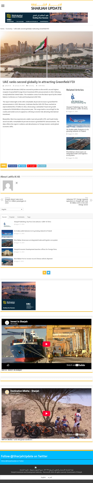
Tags (28, 217)
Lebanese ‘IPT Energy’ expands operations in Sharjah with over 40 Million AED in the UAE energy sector (77, 201)
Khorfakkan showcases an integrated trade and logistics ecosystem (76, 153)
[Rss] (44, 272)
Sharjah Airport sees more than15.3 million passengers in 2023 (15, 200)
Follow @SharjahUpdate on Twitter (24, 456)
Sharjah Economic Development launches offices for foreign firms (35, 249)
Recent (4, 217)
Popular (12, 217)
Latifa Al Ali (8, 85)
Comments (20, 217)
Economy (9, 29)
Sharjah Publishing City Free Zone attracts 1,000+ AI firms (77, 108)
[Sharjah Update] (46, 6)
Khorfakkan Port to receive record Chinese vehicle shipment (33, 259)
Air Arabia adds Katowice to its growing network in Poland (77, 130)
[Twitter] (48, 272)
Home (2, 29)
